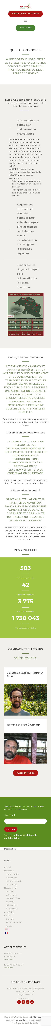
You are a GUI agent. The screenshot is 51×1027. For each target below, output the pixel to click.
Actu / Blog (9, 912)
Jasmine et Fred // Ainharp (23, 724)
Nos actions (11, 877)
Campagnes (11, 909)
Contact (8, 915)
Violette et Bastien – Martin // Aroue (25, 674)
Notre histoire (12, 874)
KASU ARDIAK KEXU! (13, 965)
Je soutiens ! (25, 700)
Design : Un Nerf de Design (16, 1017)
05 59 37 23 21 (25, 998)
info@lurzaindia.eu (25, 994)
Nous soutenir (10, 888)
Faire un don (12, 905)
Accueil (7, 867)
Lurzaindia (9, 870)
